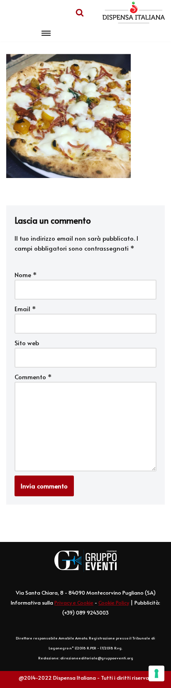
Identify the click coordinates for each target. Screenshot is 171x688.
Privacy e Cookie (73, 602)
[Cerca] (80, 12)
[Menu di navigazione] (46, 33)
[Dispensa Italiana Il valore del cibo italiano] (134, 12)
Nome (26, 274)
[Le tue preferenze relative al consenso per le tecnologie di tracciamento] (156, 673)
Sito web (27, 342)
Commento (33, 376)
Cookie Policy (113, 602)
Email (25, 308)
